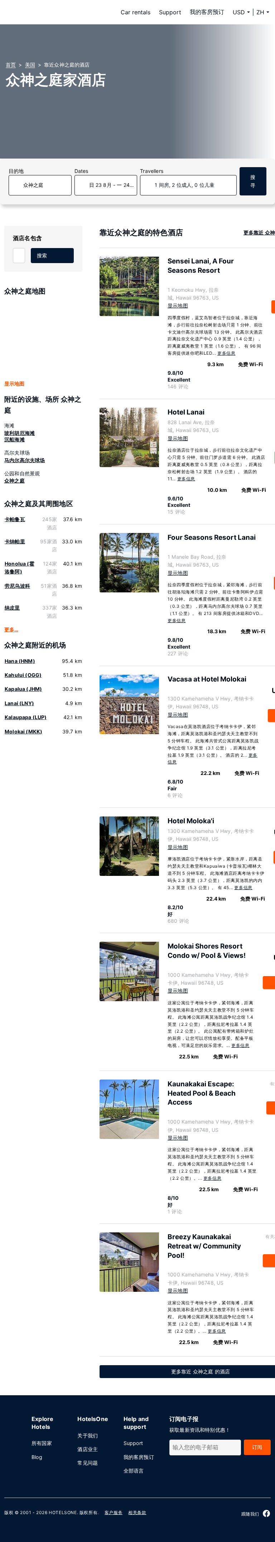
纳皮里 (12, 608)
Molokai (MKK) (23, 731)
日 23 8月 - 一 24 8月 (113, 185)
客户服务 (113, 1512)
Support (170, 12)
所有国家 (42, 1443)
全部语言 (134, 1471)
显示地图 (14, 383)
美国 (30, 65)
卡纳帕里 (15, 541)
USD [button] (239, 12)
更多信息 (226, 353)
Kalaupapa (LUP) (26, 717)
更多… (11, 629)
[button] (262, 12)
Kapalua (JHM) (23, 689)
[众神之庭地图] (43, 338)
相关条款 (137, 1512)
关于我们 (87, 1435)
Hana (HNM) (20, 661)
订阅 (257, 1447)
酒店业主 (87, 1449)
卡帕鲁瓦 (15, 519)
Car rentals (135, 12)
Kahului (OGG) (23, 675)
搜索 (42, 255)
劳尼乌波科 (17, 586)
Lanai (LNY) (19, 703)
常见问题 (87, 1463)
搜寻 (252, 181)
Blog (37, 1457)
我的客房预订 (207, 11)
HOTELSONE (63, 1512)
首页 (11, 65)
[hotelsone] (51, 12)
